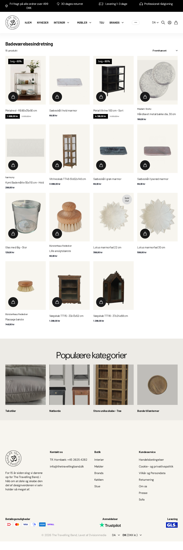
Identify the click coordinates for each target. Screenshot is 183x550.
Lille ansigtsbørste (60, 250)
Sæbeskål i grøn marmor (107, 178)
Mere (136, 23)
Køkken (98, 480)
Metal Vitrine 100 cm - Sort (108, 110)
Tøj (101, 22)
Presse (143, 493)
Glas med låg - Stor (16, 247)
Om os (143, 486)
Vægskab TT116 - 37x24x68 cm (110, 315)
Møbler (82, 22)
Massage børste (14, 319)
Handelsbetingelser (151, 460)
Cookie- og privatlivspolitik (156, 466)
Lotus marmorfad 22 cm (107, 247)
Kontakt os (56, 452)
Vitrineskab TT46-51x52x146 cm (67, 178)
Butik (97, 452)
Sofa (141, 499)
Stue (97, 486)
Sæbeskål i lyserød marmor (153, 178)
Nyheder (42, 22)
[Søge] (163, 22)
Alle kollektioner (69, 23)
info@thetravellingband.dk (67, 466)
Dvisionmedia (97, 535)
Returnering (146, 480)
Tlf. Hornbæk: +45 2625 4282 (68, 460)
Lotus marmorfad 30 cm (151, 247)
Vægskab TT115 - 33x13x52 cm (66, 315)
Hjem (28, 22)
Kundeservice (147, 452)
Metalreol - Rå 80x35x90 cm (21, 110)
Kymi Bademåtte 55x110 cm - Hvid (24, 182)
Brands (98, 473)
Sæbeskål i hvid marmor (63, 110)
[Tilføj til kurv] (13, 97)
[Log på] (169, 22)
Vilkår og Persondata (152, 473)
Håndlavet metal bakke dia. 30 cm (156, 114)
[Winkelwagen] (176, 22)
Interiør (59, 22)
